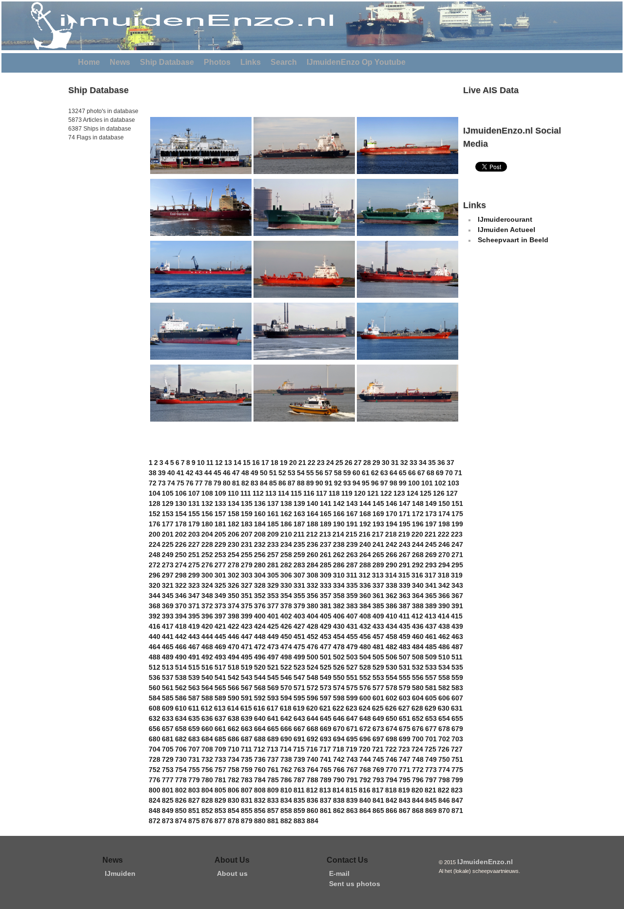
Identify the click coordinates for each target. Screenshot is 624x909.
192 (365, 524)
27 (358, 462)
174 (444, 514)
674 (391, 729)
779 (194, 780)
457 (378, 636)
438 (444, 626)
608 (154, 708)
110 (233, 493)
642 (286, 718)
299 (194, 575)
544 (260, 677)
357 (326, 596)
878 (233, 821)
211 (299, 534)
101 (427, 483)
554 (391, 677)
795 (404, 780)
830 (233, 800)
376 (260, 606)
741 (326, 759)
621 (325, 708)
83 (254, 483)
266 (391, 555)
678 (444, 729)
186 (286, 524)
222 (443, 534)
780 (207, 780)
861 (326, 810)
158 (233, 514)
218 (391, 534)
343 (457, 585)
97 (384, 483)
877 (220, 821)
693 (326, 739)
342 (444, 585)
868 (418, 810)
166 (339, 514)
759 (247, 770)
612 (207, 708)
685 (220, 739)
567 (247, 688)
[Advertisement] (97, 209)
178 (181, 524)
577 (378, 688)
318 (443, 575)
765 (326, 770)
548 (312, 677)
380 (312, 606)
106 (181, 493)
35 (432, 462)
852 (207, 810)
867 (404, 810)
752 (154, 770)
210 (286, 534)
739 (299, 759)
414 (443, 616)
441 (168, 636)
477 (326, 647)
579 (404, 688)
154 (181, 514)
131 (194, 503)
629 (430, 708)
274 (181, 565)
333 (326, 585)
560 (154, 688)
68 (430, 473)
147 (404, 503)
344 (154, 596)
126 (439, 493)
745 (378, 759)
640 (260, 718)
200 (154, 534)
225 (168, 544)
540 (207, 677)
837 (326, 800)
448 (260, 636)
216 (364, 534)
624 (364, 708)
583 (457, 688)
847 (457, 800)
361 (378, 596)
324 (207, 585)
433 (378, 626)
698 (391, 739)
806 (233, 790)
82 (245, 483)
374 (233, 606)
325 (220, 585)
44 (208, 473)
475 (299, 647)
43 (199, 473)
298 (181, 575)
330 (286, 585)
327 (247, 585)
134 (233, 503)
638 (233, 718)
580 (418, 688)
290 (391, 565)
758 (233, 770)
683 (194, 739)
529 (378, 667)
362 (391, 596)
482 (391, 647)
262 (339, 555)
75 (180, 483)
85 (273, 483)
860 (312, 810)
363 (404, 596)
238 (339, 544)
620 (312, 708)
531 (404, 667)
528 (365, 667)
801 (168, 790)
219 (404, 534)
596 (312, 698)
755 (194, 770)
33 (413, 462)
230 (233, 544)
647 (352, 718)
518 (233, 667)
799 (457, 780)
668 (312, 729)
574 (339, 688)
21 (302, 462)
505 (378, 657)
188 (312, 524)
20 (293, 462)
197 (431, 524)
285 (326, 565)
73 (162, 483)
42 (190, 473)
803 (194, 790)
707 (194, 749)
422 (233, 626)
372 (207, 606)
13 (228, 462)
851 (194, 810)
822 (443, 790)
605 (431, 698)
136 (260, 503)
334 (339, 585)
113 (270, 493)
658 (181, 729)
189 (326, 524)
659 (194, 729)
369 (168, 606)
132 (207, 503)
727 (457, 749)
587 (194, 698)
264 (365, 555)
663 (247, 729)
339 (404, 585)
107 (194, 493)
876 (207, 821)
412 (417, 616)
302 (233, 575)
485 (431, 647)
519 (247, 667)
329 (273, 585)
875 (194, 821)
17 (265, 462)
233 (273, 544)
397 (220, 616)
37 (450, 462)
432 (365, 626)
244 (418, 544)
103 (453, 483)
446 (233, 636)
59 (347, 473)
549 (326, 677)
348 (207, 596)
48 (245, 473)
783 (247, 780)
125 (425, 493)
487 (457, 647)
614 (233, 708)
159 (247, 514)
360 (365, 596)
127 (452, 493)
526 (339, 667)
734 (233, 759)
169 (378, 514)
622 (338, 708)
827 (194, 800)
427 (299, 626)
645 (326, 718)
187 (299, 524)
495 (247, 657)
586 (181, 698)
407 (352, 616)
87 (291, 483)
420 (207, 626)
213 (325, 534)
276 (207, 565)
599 (352, 698)
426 (286, 626)
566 (233, 688)
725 (430, 749)
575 (352, 688)
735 (247, 759)
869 (431, 810)
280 (260, 565)
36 (441, 462)
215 (351, 534)
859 (299, 810)
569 (273, 688)
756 (207, 770)
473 (273, 647)
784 (260, 780)
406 (339, 616)
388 (418, 606)
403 (299, 616)
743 (352, 759)
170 (391, 514)
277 (220, 565)
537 (168, 677)
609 (168, 708)
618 (286, 708)
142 (339, 503)
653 (431, 718)
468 (207, 647)
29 (376, 462)
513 (168, 667)
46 (227, 473)
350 (233, 596)
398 (233, 616)
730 (181, 759)
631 (457, 708)
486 (444, 647)
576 (365, 688)
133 (220, 503)
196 (418, 524)
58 (338, 473)
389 (431, 606)
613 (220, 708)
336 (365, 585)
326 (233, 585)
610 (181, 708)
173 (431, 514)
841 (378, 800)
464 (154, 647)
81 (236, 483)
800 (154, 790)
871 (457, 810)
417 (168, 626)
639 (247, 718)
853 (220, 810)
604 (418, 698)
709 (220, 749)
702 (444, 739)
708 (207, 749)
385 (378, 606)
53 (291, 473)
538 (181, 677)
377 (273, 606)
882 (286, 821)
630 (443, 708)
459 (404, 636)
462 (444, 636)
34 (423, 462)
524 (312, 667)
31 (395, 462)
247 (457, 544)
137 (273, 503)
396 (207, 616)
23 (321, 462)
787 (299, 780)
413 (430, 616)
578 (391, 688)
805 (220, 790)
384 (365, 606)
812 (312, 790)
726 (443, 749)
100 (414, 483)
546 (286, 677)
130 (181, 503)
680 (154, 739)
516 (207, 667)
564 (207, 688)
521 (273, 667)
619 (299, 708)
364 (418, 596)
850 (181, 810)
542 (233, 677)
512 (154, 667)
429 (326, 626)
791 (352, 780)
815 (351, 790)
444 (207, 636)
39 (162, 473)
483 (404, 647)
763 (299, 770)
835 (299, 800)
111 (245, 493)
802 (181, 790)
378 (286, 606)
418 (181, 626)
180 (207, 524)
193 (378, 524)
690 (286, 739)
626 (391, 708)
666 (286, 729)
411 (404, 616)
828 (207, 800)
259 (299, 555)
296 (154, 575)
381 (326, 606)
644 (312, 718)
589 (220, 698)
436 (418, 626)
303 (247, 575)
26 (348, 462)
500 (312, 657)
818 (391, 790)
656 (154, 729)
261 (326, 555)
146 (391, 503)
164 (312, 514)
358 (339, 596)
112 (258, 493)
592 (260, 698)
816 (364, 790)
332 (312, 585)
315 (404, 575)
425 (273, 626)
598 (339, 698)
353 (273, 596)
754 (181, 770)
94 (356, 483)
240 (365, 544)
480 (365, 647)
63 (384, 473)
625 (378, 708)
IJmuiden (120, 873)
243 (404, 544)
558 (444, 677)
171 (404, 514)
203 (194, 534)
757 (220, 770)
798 (444, 780)
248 (154, 555)
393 (168, 616)
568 (260, 688)
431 (352, 626)
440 (154, 636)
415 (457, 616)
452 (312, 636)
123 (399, 493)
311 (351, 575)
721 (378, 749)
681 (168, 739)
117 (321, 493)
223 (457, 534)
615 (246, 708)
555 (404, 677)
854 (233, 810)
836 (312, 800)
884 (312, 821)
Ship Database (167, 62)
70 (449, 473)
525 (326, 667)
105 (168, 493)
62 (375, 473)
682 (181, 739)
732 (207, 759)
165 (326, 514)
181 (220, 524)
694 (339, 739)
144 (365, 503)
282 (286, 565)
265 (378, 555)
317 (430, 575)
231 (247, 544)
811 (299, 790)
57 (328, 473)
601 (378, 698)
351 (247, 596)
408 (365, 616)
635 (194, 718)
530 (391, 667)
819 (404, 790)
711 (246, 749)
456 (365, 636)
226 (181, 544)
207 (247, 534)
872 (154, 821)
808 (260, 790)
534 (444, 667)
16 (256, 462)
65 (403, 473)
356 (312, 596)
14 (237, 462)
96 (375, 483)
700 (418, 739)
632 (154, 718)
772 (418, 770)
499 (299, 657)
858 (286, 810)
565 (220, 688)
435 (404, 626)
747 (404, 759)
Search (284, 62)
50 (264, 473)
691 (299, 739)
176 (154, 524)
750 (444, 759)
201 (168, 534)
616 (259, 708)
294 (444, 565)
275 (194, 565)
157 (220, 514)
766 (339, 770)
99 (403, 483)
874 (181, 821)
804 (207, 790)
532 (418, 667)
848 (154, 810)
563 (194, 688)
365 (431, 596)
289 (378, 565)
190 (339, 524)
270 (444, 555)
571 (299, 688)
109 (220, 493)
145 (378, 503)
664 (260, 729)
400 (260, 616)
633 (168, 718)
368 (154, 606)
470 (233, 647)
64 (393, 473)
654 (444, 718)
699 (404, 739)
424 (260, 626)
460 (418, 636)
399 (247, 616)
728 (154, 759)
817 (378, 790)
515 (194, 667)
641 (273, 718)
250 (181, 555)
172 (418, 514)
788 (312, 780)
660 (207, 729)
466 (181, 647)
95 (366, 483)
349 (220, 596)
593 (273, 698)
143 (352, 503)
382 (339, 606)
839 (352, 800)
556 (418, 677)
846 (444, 800)
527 (352, 667)
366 (444, 596)
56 (319, 473)
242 (391, 544)
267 (404, 555)
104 (154, 493)
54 (301, 473)
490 (181, 657)
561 (168, 688)
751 (457, 759)
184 (260, 524)
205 (220, 534)
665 (273, 729)
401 (273, 616)
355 (299, 596)
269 (431, 555)
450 (286, 636)
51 (273, 473)
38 (152, 473)
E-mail (339, 873)
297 (168, 575)
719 (351, 749)
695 (352, 739)
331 (299, 585)
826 (181, 800)
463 (457, 636)
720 (364, 749)
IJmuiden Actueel (506, 229)
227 (194, 544)
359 (352, 596)
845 (431, 800)
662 (233, 729)
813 (325, 790)
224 (154, 544)
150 (444, 503)
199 (457, 524)
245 (431, 544)
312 (364, 575)
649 (378, 718)
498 (286, 657)
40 (171, 473)
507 (404, 657)
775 (457, 770)
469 (220, 647)
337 (378, 585)
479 (352, 647)
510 (444, 657)
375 (247, 606)
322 (181, 585)
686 (233, 739)
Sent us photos (354, 884)
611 (193, 708)
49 (254, 473)
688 (260, 739)
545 (273, 677)
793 (378, 780)
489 (168, 657)
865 (378, 810)
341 (431, 585)
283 (299, 565)
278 (233, 565)
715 (299, 749)
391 (457, 606)
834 (286, 800)
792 (365, 780)
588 (207, 698)
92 (338, 483)
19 (284, 462)
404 (312, 616)
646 (339, 718)
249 (168, 555)
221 (430, 534)
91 (328, 483)
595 (299, 698)
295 (457, 565)
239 (352, 544)
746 (391, 759)
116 (308, 493)
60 (356, 473)
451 (299, 636)
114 (283, 493)
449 (273, 636)
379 (299, 606)
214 (338, 534)
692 (312, 739)
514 (181, 667)
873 (168, 821)
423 (247, 626)
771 (404, 770)
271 (457, 555)
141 (326, 503)
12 (219, 462)
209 (273, 534)
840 (365, 800)
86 (282, 483)
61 (366, 473)
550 (339, 677)
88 (301, 483)
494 (233, 657)
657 (168, 729)
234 (286, 544)
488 (154, 657)
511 (457, 657)
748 (418, 759)
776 (154, 780)
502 (339, 657)
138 (286, 503)
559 (457, 677)
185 (273, 524)
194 (391, 524)
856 (260, 810)
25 (339, 462)
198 (444, 524)
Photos (217, 62)
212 (312, 534)
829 (220, 800)
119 (346, 493)
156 (207, 514)
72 (152, 483)
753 (168, 770)
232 (260, 544)
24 (330, 462)
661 (220, 729)
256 (260, 555)
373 (220, 606)
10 (201, 462)
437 (431, 626)
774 (444, 770)
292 (418, 565)
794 (391, 780)
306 (286, 575)
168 (365, 514)
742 (339, 759)
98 (393, 483)
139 (299, 503)
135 (247, 503)
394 (181, 616)
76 (190, 483)
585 (168, 698)
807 (247, 790)
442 (181, 636)
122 (386, 493)
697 (378, 739)
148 (418, 503)
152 (154, 514)
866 (391, 810)
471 (247, 647)
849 (168, 810)
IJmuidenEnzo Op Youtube (356, 62)
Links (250, 62)
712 (259, 749)
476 (312, 647)
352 (260, 596)
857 (273, 810)
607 (457, 698)
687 (247, 739)
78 (208, 483)
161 (273, 514)
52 (282, 473)
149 (431, 503)
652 (418, 718)
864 (365, 810)
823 (457, 790)
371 (194, 606)
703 (457, 739)
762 (286, 770)
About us (232, 873)
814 (338, 790)
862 (339, 810)
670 (339, 729)
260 (312, 555)
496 (260, 657)
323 (194, 585)
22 (311, 462)
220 (417, 534)
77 (199, 483)
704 (154, 749)
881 (273, 821)
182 (233, 524)
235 (299, 544)
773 (431, 770)
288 (365, 565)
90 (319, 483)
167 (352, 514)
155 (194, 514)
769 (378, 770)
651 (404, 718)
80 (227, 483)
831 (247, 800)
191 (352, 524)
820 (417, 790)
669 (326, 729)
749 (431, 759)
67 (421, 473)
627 (404, 708)
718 (338, 749)
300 (207, 575)
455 (352, 636)
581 (431, 688)
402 (286, 616)
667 (299, 729)
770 (391, 770)
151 (457, 503)
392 (154, 616)
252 (207, 555)
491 (194, 657)
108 (207, 493)
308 (312, 575)
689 (273, 739)
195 (404, 524)
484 (418, 647)
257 (273, 555)
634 (181, 718)
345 (168, 596)
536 (154, 677)
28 (367, 462)
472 (260, 647)
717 (325, 749)
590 (233, 698)
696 (365, 739)
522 (286, 667)
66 (412, 473)
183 (247, 524)
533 (431, 667)
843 (404, 800)
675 (404, 729)
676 (418, 729)
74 (171, 483)
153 (168, 514)
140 (312, 503)
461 (431, 636)
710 (233, 749)
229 (220, 544)
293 (431, 565)
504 (365, 657)
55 (310, 473)
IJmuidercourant (505, 219)
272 (154, 565)
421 (220, 626)
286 (339, 565)
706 (181, 749)
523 (299, 667)
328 (260, 585)
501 (326, 657)
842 (391, 800)
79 (217, 483)
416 (154, 626)
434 (391, 626)
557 (431, 677)
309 (326, 575)
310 (339, 575)
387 (404, 606)
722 (391, 749)
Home (89, 62)
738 (286, 759)
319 (457, 575)
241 (378, 544)
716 (312, 749)
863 (352, 810)
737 (273, 759)
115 (296, 493)
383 (352, 606)
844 (418, 800)
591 (247, 698)
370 (181, 606)
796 (418, 780)
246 (444, 544)
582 (444, 688)
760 (260, 770)
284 (312, 565)
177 (168, 524)
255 (247, 555)
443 (194, 636)
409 (378, 616)
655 (457, 718)
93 (347, 483)
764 (312, 770)
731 (194, 759)
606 (444, 698)
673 (378, 729)
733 (220, 759)
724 (417, 749)
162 (286, 514)
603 (404, 698)
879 (247, 821)
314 (391, 575)
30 (386, 462)
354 (286, 596)
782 (233, 780)
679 (457, 729)
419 (194, 626)
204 (207, 534)
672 (365, 729)
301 (220, 575)
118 (334, 493)
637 (220, 718)
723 (404, 749)
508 (418, 657)
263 (352, 555)
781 (220, 780)
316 (417, 575)
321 (168, 585)
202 (181, 534)
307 (299, 575)
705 (168, 749)
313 (378, 575)
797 (431, 780)
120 (360, 493)
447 (247, 636)
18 (274, 462)
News (120, 62)
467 (194, 647)
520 (260, 667)
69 (440, 473)
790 (339, 780)
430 (339, 626)
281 (273, 565)
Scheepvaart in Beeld (513, 240)
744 (365, 759)
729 (168, 759)
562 (181, 688)
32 (404, 462)
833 (273, 800)
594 (286, 698)
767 (352, 770)
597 (326, 698)
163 (299, 514)
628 (417, 708)
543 (247, 677)
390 (444, 606)
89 (310, 483)
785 (273, 780)
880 (260, 821)
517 (220, 667)
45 (217, 473)
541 (220, 677)
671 (352, 729)
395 (194, 616)
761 (273, 770)
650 (391, 718)
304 (260, 575)
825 (168, 800)
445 (220, 636)
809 (273, 790)
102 (440, 483)
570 (286, 688)
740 (312, 759)
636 (207, 718)
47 (236, 473)
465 (168, 647)
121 (373, 493)
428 (312, 626)
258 (286, 555)
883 (299, 821)
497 (273, 657)
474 (286, 647)
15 (247, 462)
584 (154, 698)
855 (247, 810)
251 (194, 555)
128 (154, 503)
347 (194, 596)
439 (457, 626)
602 (391, 698)
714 (286, 749)
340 (418, 585)
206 (233, 534)
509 (431, 657)
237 (326, 544)
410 (391, 616)
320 (154, 585)
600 (365, 698)
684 (207, 739)
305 (273, 575)
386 (391, 606)
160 (260, 514)
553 (378, 677)
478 (339, 647)
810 (286, 790)
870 (444, 810)
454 (339, 636)
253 (220, 555)
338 (391, 585)
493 (220, 657)
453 (326, 636)
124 (412, 493)
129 (168, 503)
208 (260, 534)
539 (194, 677)
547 (299, 677)
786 (286, 780)
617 (272, 708)
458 (391, 636)
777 (168, 780)
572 (312, 688)
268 (418, 555)
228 (207, 544)
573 (326, 688)
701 (431, 739)
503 (352, 657)
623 (351, 708)
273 (168, 565)
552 (365, 677)
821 (430, 790)
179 (194, 524)
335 (352, 585)
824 (154, 800)
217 (378, 534)
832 (260, 800)
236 (312, 544)
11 (210, 462)
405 (326, 616)
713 (272, 749)
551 (352, 677)
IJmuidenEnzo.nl (485, 862)
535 (457, 667)
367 (457, 596)
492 (207, 657)
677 (431, 729)
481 (378, 647)
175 (457, 514)
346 (181, 596)
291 (404, 565)
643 (299, 718)
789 (326, 780)
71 (458, 473)
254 (233, 555)
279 (247, 565)
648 (365, 718)
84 (264, 483)
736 (260, 759)
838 (339, 800)
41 (180, 473)
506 (391, 657)
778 (181, 780)
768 (365, 770)
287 (352, 565)
